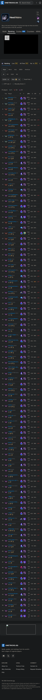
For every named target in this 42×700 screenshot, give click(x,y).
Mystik (11, 426)
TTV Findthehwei (15, 194)
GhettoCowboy (14, 221)
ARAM (38, 31)
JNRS (11, 227)
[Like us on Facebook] (13, 656)
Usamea (12, 399)
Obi (11, 469)
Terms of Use (20, 666)
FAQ (3, 672)
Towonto (12, 237)
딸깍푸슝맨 (14, 135)
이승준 (12, 485)
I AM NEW (12, 448)
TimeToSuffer (13, 151)
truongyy (12, 604)
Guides (20, 31)
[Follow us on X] (8, 656)
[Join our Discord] (3, 656)
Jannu (12, 437)
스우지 (12, 523)
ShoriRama (12, 378)
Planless (12, 189)
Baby (11, 254)
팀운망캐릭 (12, 491)
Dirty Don (12, 345)
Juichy (11, 512)
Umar (11, 561)
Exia (11, 329)
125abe (11, 431)
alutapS (12, 146)
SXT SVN (12, 264)
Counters (30, 31)
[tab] (4, 32)
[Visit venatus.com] (34, 50)
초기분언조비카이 (14, 475)
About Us (5, 666)
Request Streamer (35, 669)
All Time (24, 63)
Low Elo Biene (14, 210)
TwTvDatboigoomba (15, 556)
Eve (11, 157)
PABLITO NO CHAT (16, 340)
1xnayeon (12, 162)
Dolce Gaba (13, 539)
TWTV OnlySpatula (15, 124)
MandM (12, 615)
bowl (11, 550)
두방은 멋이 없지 (14, 480)
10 (16, 90)
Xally (11, 113)
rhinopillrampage (14, 308)
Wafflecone (12, 518)
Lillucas (12, 583)
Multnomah (13, 394)
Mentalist (12, 97)
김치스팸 (12, 415)
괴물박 (11, 496)
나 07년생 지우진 (14, 502)
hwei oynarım (14, 270)
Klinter (11, 442)
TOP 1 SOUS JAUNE (15, 367)
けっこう (12, 178)
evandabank (13, 313)
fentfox (12, 356)
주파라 (11, 275)
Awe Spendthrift (14, 566)
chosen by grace (14, 205)
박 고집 (11, 410)
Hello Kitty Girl (13, 173)
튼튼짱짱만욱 (14, 119)
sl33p (11, 464)
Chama (12, 545)
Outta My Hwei (14, 588)
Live (14, 63)
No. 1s (33, 63)
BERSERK (12, 572)
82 (22, 90)
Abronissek (13, 130)
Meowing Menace (15, 361)
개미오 (11, 383)
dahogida (12, 351)
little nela (12, 534)
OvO (11, 302)
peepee (11, 507)
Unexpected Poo (14, 577)
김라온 (11, 458)
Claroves (12, 324)
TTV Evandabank (15, 318)
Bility (11, 248)
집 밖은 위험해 (14, 334)
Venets (11, 405)
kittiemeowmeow (15, 286)
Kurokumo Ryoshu (15, 593)
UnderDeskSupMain (16, 297)
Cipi (11, 453)
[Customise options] (40, 3)
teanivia (12, 140)
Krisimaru (12, 103)
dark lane (12, 599)
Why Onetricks (6, 669)
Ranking (11, 31)
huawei (12, 216)
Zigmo (11, 243)
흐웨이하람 (13, 529)
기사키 (11, 184)
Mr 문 (11, 259)
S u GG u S (12, 421)
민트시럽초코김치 (14, 281)
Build (4, 31)
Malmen (12, 388)
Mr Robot (12, 291)
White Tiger (13, 200)
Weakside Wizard (14, 167)
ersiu (11, 609)
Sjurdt (11, 108)
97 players (5, 90)
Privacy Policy (20, 669)
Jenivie (12, 232)
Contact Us (33, 666)
